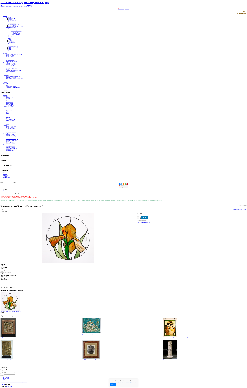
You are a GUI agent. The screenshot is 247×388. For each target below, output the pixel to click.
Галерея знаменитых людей (12, 67)
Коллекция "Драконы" (11, 72)
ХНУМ (3, 384)
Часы (9, 38)
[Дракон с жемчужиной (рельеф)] (91, 333)
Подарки (5, 53)
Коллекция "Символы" (11, 64)
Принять (113, 384)
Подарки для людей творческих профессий (15, 58)
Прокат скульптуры (10, 80)
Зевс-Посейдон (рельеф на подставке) (9, 359)
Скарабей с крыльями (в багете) (89, 359)
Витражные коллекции (11, 27)
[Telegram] (121, 184)
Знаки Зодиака (11, 42)
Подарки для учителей (11, 57)
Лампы (9, 39)
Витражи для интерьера (11, 77)
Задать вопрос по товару (142, 220)
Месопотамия (11, 21)
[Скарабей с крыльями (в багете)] (91, 358)
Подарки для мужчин (10, 55)
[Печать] (235, 209)
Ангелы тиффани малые (16, 31)
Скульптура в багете (10, 146)
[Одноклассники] (123, 184)
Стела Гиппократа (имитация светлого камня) (173, 359)
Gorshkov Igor (9, 386)
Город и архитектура (10, 142)
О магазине (5, 83)
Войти (2, 375)
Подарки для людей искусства (12, 129)
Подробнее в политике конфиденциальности (127, 382)
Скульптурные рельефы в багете (13, 76)
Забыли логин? (6, 378)
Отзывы (7, 84)
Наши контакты (6, 177)
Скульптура (8, 17)
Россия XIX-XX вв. (10, 105)
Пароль (2, 373)
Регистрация (6, 377)
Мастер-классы (6, 162)
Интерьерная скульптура (11, 149)
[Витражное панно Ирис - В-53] (68, 262)
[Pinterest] (127, 184)
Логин (2, 372)
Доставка (5, 82)
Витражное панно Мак (240, 202)
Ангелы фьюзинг (14, 32)
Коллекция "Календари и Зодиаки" (13, 70)
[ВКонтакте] (120, 184)
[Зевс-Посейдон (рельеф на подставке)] (7, 358)
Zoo (9, 45)
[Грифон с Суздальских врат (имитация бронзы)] (8, 336)
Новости (7, 85)
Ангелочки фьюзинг (15, 33)
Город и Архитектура (13, 46)
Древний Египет (12, 18)
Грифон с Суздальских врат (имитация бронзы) (11, 337)
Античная (8, 98)
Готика (9, 48)
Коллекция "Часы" (10, 65)
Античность (11, 19)
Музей (4, 73)
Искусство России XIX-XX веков (15, 26)
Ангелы (10, 28)
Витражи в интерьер (10, 147)
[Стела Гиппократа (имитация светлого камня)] (170, 358)
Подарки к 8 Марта (10, 56)
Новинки (5, 95)
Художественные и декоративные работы (15, 78)
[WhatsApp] (125, 184)
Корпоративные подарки (11, 61)
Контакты (5, 89)
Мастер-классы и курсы (11, 86)
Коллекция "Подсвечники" (12, 68)
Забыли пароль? (6, 379)
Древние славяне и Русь (13, 24)
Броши (9, 49)
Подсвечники (11, 41)
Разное (7, 51)
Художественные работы (11, 148)
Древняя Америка (12, 20)
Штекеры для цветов (10, 120)
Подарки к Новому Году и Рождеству (14, 54)
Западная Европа (12, 25)
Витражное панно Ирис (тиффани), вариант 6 (12, 202)
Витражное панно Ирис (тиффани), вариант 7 (11, 311)
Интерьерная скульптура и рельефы (13, 79)
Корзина (5, 90)
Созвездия (10, 43)
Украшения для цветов (13, 47)
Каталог (5, 16)
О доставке (5, 175)
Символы (10, 40)
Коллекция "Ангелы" (10, 63)
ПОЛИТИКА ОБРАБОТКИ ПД (13, 87)
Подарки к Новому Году (11, 126)
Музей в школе (6, 158)
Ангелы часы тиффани (16, 34)
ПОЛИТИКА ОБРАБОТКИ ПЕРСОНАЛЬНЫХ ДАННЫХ (14, 382)
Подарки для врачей (10, 60)
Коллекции (5, 62)
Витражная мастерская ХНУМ (143, 222)
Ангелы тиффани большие (17, 29)
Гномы (9, 50)
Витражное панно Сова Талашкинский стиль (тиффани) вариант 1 (177, 337)
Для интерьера (6, 75)
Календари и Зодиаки (10, 134)
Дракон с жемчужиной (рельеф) (89, 334)
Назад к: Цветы (242, 205)
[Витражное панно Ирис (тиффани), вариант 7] (10, 310)
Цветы (9, 35)
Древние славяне (9, 103)
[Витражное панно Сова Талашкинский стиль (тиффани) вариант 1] (170, 336)
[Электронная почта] (241, 209)
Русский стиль (11, 36)
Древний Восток (12, 23)
